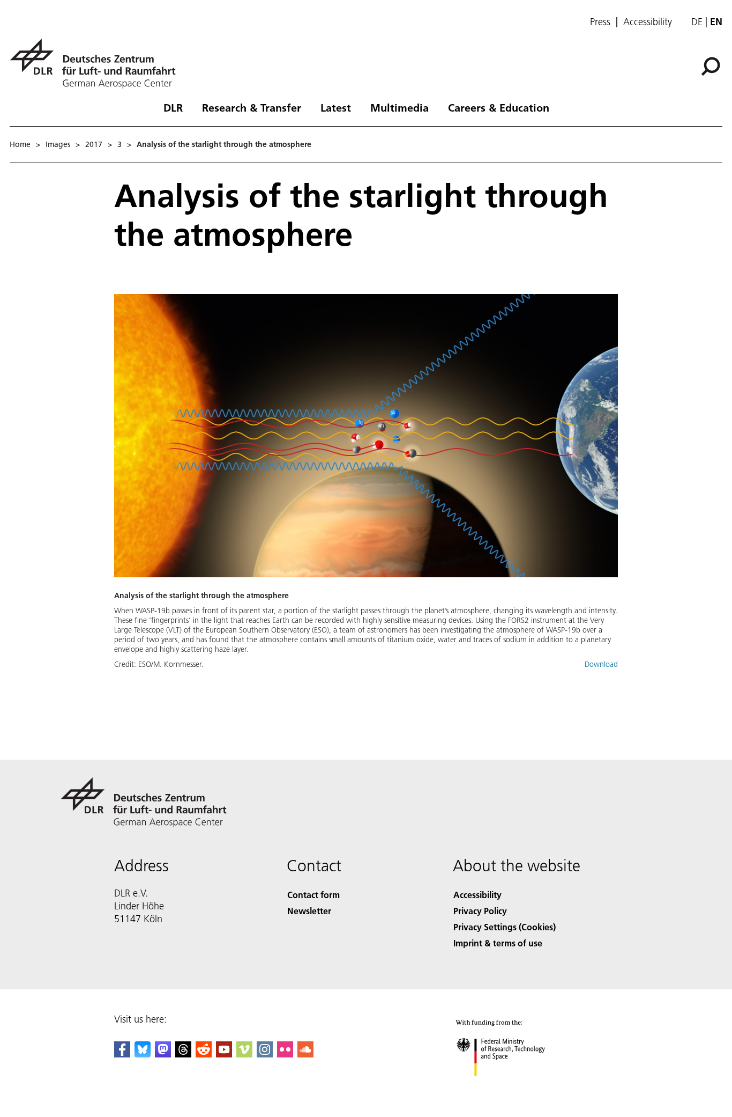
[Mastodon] (163, 1054)
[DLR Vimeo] (244, 1054)
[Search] (712, 65)
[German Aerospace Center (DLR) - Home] (97, 64)
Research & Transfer (251, 107)
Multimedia (399, 107)
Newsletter (309, 910)
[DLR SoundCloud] (305, 1054)
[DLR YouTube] (224, 1054)
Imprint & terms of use (497, 943)
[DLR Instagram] (265, 1054)
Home (20, 144)
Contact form (313, 894)
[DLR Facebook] (122, 1054)
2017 (93, 144)
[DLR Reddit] (204, 1054)
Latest (335, 107)
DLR (173, 107)
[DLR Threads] (183, 1054)
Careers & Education (498, 107)
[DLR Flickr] (285, 1054)
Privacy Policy (480, 910)
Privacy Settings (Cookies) (504, 926)
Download (601, 664)
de (697, 22)
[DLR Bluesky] (143, 1054)
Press (600, 22)
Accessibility (647, 22)
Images (58, 144)
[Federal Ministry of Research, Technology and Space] (515, 1087)
